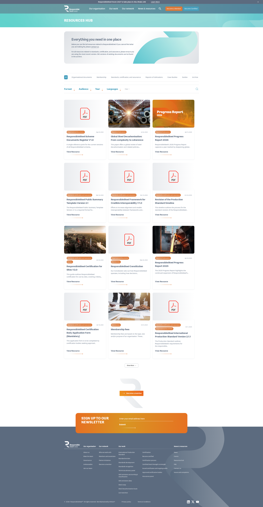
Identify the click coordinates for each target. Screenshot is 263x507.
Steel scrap (122, 485)
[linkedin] (188, 501)
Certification (146, 452)
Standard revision (124, 458)
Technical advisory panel (127, 470)
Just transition (123, 493)
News (176, 452)
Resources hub (179, 460)
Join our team (87, 468)
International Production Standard (127, 453)
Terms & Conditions (144, 502)
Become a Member (174, 9)
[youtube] (197, 502)
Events (176, 456)
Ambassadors (87, 464)
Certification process (149, 460)
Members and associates (107, 456)
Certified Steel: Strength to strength (154, 464)
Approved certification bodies (152, 472)
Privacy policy (126, 502)
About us (86, 452)
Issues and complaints (181, 472)
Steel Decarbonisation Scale (128, 489)
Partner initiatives (105, 460)
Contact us (177, 468)
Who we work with (105, 452)
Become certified (148, 456)
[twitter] (192, 502)
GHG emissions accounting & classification (128, 476)
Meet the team (88, 456)
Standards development (126, 462)
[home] (72, 9)
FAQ (175, 464)
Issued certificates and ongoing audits (155, 468)
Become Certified (191, 9)
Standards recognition (126, 466)
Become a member (105, 464)
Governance (87, 460)
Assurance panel (148, 476)
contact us (95, 47)
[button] (97, 8)
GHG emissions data (125, 481)
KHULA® (112, 502)
